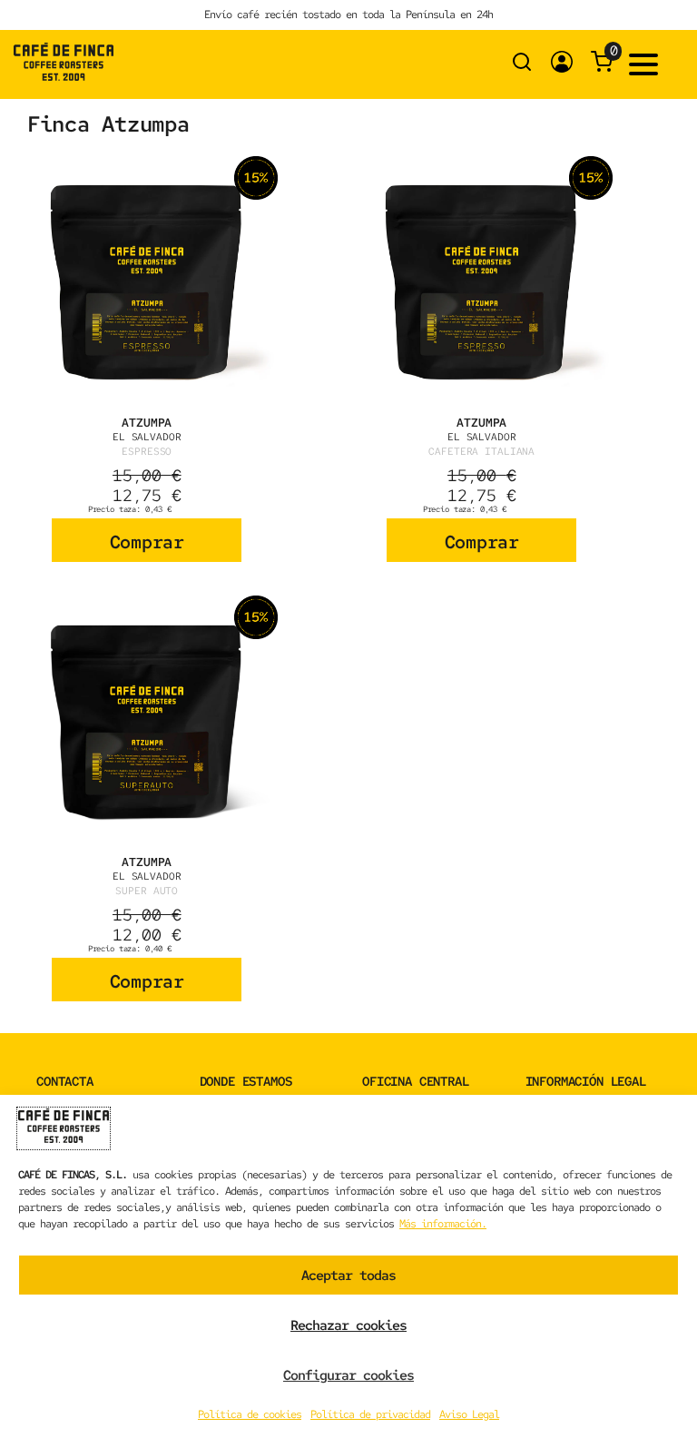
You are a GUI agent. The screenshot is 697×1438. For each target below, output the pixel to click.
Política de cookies (249, 1414)
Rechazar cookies (348, 1325)
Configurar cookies (348, 1375)
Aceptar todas (348, 1275)
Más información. (442, 1223)
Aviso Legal (469, 1414)
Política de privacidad (370, 1414)
